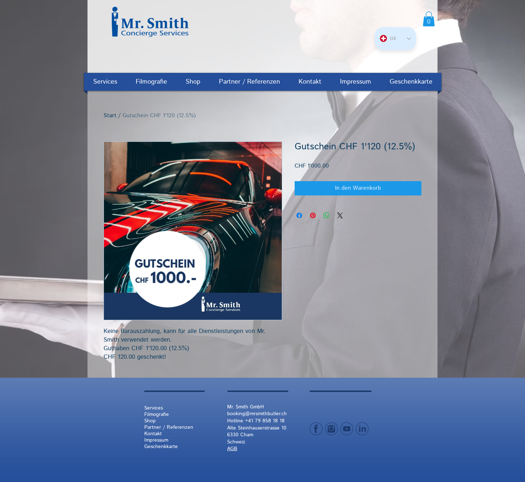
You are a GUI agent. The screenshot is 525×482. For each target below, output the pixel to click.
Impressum (156, 440)
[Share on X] (340, 215)
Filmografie (156, 414)
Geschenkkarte (161, 446)
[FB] (316, 428)
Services (153, 408)
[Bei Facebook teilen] (299, 215)
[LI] (362, 428)
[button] (428, 18)
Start (110, 116)
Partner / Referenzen (168, 427)
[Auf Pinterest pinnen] (313, 215)
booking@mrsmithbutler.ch (257, 413)
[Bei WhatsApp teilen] (326, 215)
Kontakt (153, 433)
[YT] (346, 428)
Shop (150, 420)
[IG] (331, 428)
